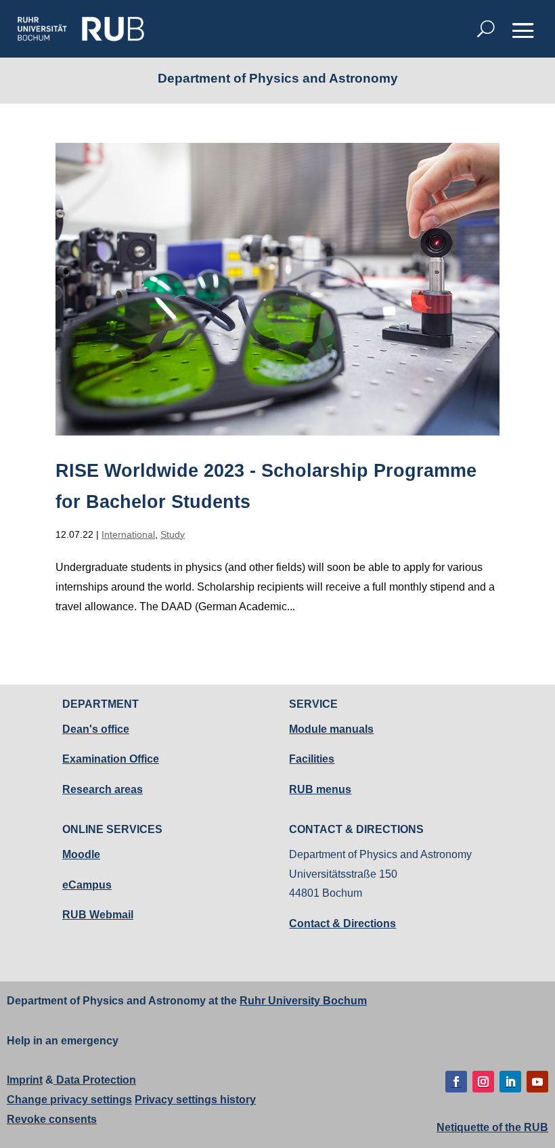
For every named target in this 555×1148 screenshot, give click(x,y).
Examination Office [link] (110, 759)
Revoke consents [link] (52, 1119)
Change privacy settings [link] (69, 1099)
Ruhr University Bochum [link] (303, 1000)
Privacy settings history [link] (195, 1099)
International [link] (128, 534)
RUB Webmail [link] (97, 914)
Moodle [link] (81, 854)
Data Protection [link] (94, 1080)
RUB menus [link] (320, 789)
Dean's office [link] (95, 729)
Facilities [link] (311, 759)
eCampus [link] (87, 885)
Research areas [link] (102, 789)
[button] (523, 30)
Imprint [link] (25, 1080)
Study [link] (172, 534)
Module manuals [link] (331, 729)
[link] (80, 29)
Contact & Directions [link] (342, 923)
